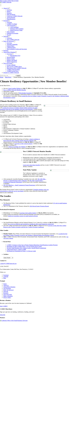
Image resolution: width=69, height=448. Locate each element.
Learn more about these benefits (31, 165)
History (9, 11)
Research (5, 50)
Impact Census (11, 58)
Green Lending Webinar (14, 88)
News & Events (7, 63)
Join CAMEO (3, 306)
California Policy (11, 47)
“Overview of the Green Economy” (23, 143)
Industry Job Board (12, 60)
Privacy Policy (7, 297)
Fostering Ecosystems (12, 33)
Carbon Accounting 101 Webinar (17, 146)
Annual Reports (11, 17)
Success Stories (11, 57)
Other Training (11, 31)
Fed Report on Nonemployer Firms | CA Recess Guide (21, 251)
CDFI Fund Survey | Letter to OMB (16, 249)
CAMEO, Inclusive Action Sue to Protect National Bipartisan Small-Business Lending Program (32, 245)
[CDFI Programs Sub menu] (16, 25)
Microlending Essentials (25, 93)
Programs (5, 20)
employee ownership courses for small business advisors (23, 216)
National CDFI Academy (16, 28)
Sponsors (9, 13)
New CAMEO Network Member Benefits (14, 90)
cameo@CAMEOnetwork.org (8, 263)
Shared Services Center (16, 30)
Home (5, 284)
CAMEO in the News (12, 71)
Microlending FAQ (15, 55)
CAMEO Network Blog (13, 69)
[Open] (0, 5)
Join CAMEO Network (13, 39)
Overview (9, 10)
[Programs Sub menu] (9, 21)
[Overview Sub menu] (12, 54)
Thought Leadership (12, 44)
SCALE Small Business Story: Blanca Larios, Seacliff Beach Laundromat (26, 248)
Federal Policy (10, 46)
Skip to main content (5, 0)
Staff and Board (11, 14)
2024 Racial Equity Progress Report (39, 206)
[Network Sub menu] (8, 36)
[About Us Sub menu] (9, 8)
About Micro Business (9, 52)
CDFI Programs (11, 25)
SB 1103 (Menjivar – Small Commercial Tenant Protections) (19, 185)
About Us (6, 8)
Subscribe (2, 314)
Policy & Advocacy (8, 41)
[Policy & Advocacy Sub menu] (14, 41)
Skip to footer (15, 0)
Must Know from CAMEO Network (16, 68)
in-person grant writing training (27, 213)
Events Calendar (11, 65)
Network (5, 36)
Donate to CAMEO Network (11, 72)
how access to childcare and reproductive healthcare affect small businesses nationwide (31, 224)
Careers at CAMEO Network (14, 16)
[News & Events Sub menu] (12, 63)
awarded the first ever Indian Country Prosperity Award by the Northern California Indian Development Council (35, 234)
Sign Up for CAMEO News (14, 66)
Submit (18, 75)
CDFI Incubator (14, 27)
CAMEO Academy (12, 24)
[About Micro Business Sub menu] (16, 52)
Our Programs (7, 288)
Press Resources (11, 19)
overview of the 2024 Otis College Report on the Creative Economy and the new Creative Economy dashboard (34, 226)
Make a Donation (8, 296)
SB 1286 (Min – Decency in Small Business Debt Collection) (24, 179)
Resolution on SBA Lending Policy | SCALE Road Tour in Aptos (24, 246)
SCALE (9, 35)
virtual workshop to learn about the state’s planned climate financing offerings (21, 139)
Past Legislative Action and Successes (17, 49)
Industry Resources (12, 61)
